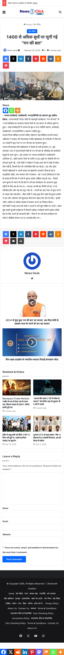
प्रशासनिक (26, 598)
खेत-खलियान (9, 598)
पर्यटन (14, 603)
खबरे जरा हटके (36, 598)
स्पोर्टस (30, 603)
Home (28, 24)
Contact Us (23, 608)
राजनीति (42, 593)
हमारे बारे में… (39, 603)
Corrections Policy (21, 618)
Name (5, 508)
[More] (17, 110)
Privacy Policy (52, 603)
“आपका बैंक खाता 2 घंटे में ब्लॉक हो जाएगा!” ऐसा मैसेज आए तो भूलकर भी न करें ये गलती (46, 401)
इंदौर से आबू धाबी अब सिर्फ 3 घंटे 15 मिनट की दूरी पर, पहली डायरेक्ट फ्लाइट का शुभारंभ (16, 437)
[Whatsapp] (11, 110)
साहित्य (8, 603)
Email (5, 521)
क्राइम (17, 598)
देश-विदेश (37, 24)
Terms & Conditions (47, 608)
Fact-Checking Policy (43, 613)
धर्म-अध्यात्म (51, 593)
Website (6, 534)
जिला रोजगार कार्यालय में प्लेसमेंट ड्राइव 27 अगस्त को (28, 3)
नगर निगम (47, 598)
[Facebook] (5, 110)
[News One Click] (32, 12)
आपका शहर (33, 593)
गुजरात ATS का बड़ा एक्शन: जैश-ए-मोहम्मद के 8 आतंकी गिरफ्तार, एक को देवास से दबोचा (47, 437)
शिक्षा (24, 603)
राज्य (26, 593)
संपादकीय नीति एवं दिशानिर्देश (21, 613)
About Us (12, 608)
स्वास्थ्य (33, 608)
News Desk (12, 50)
